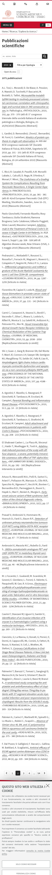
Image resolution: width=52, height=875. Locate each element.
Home (5, 31)
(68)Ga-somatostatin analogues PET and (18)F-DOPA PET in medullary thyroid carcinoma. (24, 553)
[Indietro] (6, 773)
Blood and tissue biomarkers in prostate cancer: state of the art (25, 293)
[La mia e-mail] (48, 4)
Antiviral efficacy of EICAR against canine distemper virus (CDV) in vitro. (25, 751)
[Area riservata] (37, 4)
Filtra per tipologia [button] (26, 64)
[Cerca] (4, 4)
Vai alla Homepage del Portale (8, 15)
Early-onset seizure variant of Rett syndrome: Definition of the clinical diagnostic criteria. (25, 495)
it (43, 25)
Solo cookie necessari (26, 864)
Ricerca (13, 31)
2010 (5, 65)
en (48, 25)
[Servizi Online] (26, 4)
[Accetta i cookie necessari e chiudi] (47, 785)
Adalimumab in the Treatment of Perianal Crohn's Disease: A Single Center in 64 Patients (25, 228)
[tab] (42, 25)
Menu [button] (6, 25)
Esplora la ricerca (27, 31)
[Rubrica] (15, 4)
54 (39, 773)
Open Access (10, 71)
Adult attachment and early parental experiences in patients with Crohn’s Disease (25, 427)
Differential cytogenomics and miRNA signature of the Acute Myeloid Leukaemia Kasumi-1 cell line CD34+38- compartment (25, 270)
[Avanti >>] (44, 773)
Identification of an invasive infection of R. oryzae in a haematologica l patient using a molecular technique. (24, 621)
